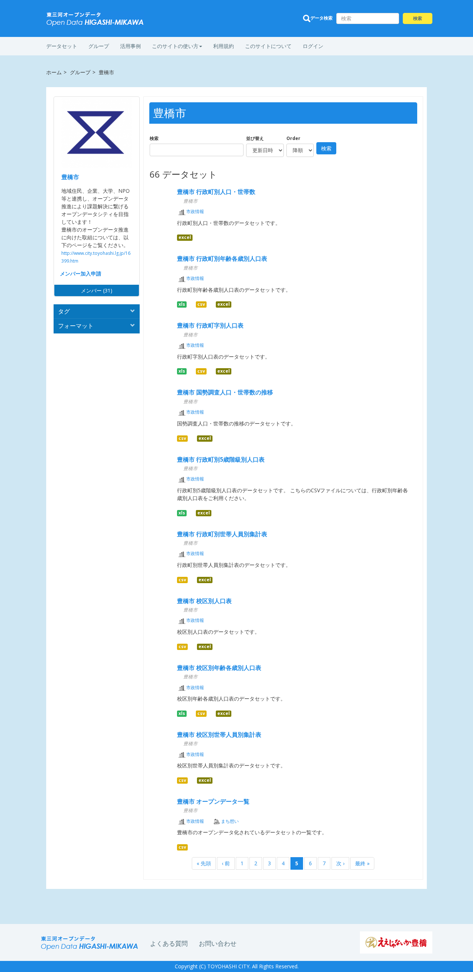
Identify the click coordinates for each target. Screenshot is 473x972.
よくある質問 (169, 943)
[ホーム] (95, 19)
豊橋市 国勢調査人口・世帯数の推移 (225, 392)
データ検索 (321, 18)
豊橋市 (70, 177)
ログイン (313, 45)
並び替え (255, 138)
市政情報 (195, 211)
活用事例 (130, 45)
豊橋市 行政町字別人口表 (210, 325)
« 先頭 (204, 863)
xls (181, 304)
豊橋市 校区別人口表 (204, 601)
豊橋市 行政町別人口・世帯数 (216, 192)
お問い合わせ (217, 943)
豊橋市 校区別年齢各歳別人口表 (219, 668)
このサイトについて (268, 45)
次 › (340, 863)
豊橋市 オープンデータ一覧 (213, 801)
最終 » (362, 863)
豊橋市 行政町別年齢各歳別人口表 (222, 258)
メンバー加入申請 (80, 273)
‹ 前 (226, 863)
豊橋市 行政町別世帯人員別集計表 (222, 534)
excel (184, 237)
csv (201, 304)
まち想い (230, 821)
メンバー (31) (96, 290)
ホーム (54, 72)
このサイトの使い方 (175, 45)
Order (293, 138)
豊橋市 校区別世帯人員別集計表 (219, 734)
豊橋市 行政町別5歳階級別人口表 (221, 459)
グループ (98, 45)
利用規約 (223, 45)
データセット (61, 45)
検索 (154, 138)
